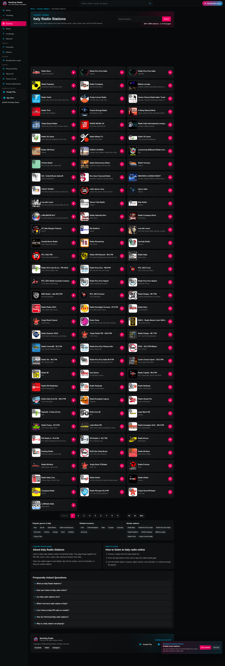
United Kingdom (92, 527)
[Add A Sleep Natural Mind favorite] (130, 109)
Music (152, 362)
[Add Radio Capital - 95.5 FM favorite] (130, 371)
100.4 (43, 401)
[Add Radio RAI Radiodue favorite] (33, 384)
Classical (147, 100)
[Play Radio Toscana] (170, 164)
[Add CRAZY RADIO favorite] (33, 188)
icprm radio (142, 189)
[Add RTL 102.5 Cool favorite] (130, 266)
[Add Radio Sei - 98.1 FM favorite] (33, 358)
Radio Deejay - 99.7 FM (147, 294)
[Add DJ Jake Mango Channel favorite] (33, 227)
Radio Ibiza (46, 71)
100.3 (140, 428)
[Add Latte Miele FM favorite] (130, 411)
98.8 (91, 270)
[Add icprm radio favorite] (130, 188)
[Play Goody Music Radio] (73, 243)
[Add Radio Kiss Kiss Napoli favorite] (82, 279)
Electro (160, 87)
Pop (91, 126)
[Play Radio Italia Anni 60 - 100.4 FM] (73, 400)
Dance (43, 126)
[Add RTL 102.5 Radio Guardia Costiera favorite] (33, 279)
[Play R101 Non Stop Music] (122, 453)
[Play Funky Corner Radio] (122, 98)
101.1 (47, 100)
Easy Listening (111, 323)
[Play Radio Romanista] (122, 243)
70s (91, 100)
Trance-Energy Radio (98, 110)
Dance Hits (67, 126)
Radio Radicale (96, 386)
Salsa (43, 139)
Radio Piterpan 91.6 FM (99, 491)
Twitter (47, 648)
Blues (151, 270)
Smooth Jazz (109, 152)
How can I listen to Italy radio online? (52, 590)
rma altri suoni (47, 202)
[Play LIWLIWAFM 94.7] (73, 217)
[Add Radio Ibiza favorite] (33, 70)
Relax (151, 113)
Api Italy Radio (144, 241)
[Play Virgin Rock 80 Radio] (170, 492)
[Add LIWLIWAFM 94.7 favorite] (33, 214)
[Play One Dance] (122, 374)
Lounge (165, 87)
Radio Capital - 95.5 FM (147, 373)
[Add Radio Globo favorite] (82, 476)
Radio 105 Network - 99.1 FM (101, 255)
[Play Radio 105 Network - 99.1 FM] (122, 256)
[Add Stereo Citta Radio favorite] (82, 201)
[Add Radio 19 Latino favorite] (33, 135)
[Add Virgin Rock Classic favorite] (33, 319)
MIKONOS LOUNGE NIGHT (149, 176)
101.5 (140, 362)
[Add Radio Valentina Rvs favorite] (82, 214)
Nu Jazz (66, 205)
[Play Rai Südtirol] (122, 230)
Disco (97, 100)
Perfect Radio (46, 163)
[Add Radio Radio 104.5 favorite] (33, 306)
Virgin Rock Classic (49, 320)
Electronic (54, 244)
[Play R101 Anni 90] (122, 413)
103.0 (60, 100)
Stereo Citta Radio (97, 202)
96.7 (139, 336)
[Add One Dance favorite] (82, 371)
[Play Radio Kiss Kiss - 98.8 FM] (122, 269)
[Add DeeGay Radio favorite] (33, 450)
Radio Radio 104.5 (48, 307)
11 (135, 516)
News (60, 87)
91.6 (55, 100)
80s (94, 100)
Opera (161, 100)
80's (42, 375)
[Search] (150, 3)
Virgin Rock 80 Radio (146, 491)
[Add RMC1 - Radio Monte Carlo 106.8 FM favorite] (130, 319)
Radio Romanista (97, 241)
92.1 (42, 349)
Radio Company (96, 84)
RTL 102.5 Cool (144, 268)
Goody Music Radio (49, 241)
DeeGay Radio (47, 451)
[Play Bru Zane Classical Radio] (122, 177)
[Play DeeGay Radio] (73, 453)
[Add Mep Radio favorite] (130, 201)
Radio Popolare (47, 84)
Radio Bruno (143, 438)
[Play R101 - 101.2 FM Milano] (170, 348)
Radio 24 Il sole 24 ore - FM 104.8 (54, 268)
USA (82, 527)
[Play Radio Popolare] (73, 85)
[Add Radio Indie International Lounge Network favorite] (130, 122)
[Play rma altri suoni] (73, 203)
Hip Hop (51, 205)
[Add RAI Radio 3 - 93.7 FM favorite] (82, 437)
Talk (91, 244)
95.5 (139, 375)
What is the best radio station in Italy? (52, 604)
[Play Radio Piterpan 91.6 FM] (122, 492)
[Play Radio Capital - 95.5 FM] (170, 374)
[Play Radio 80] (73, 374)
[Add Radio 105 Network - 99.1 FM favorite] (82, 253)
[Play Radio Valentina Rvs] (122, 217)
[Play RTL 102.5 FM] (73, 256)
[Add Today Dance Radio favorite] (33, 122)
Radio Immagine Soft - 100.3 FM (151, 425)
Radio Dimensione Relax (100, 163)
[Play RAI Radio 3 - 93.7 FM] (122, 439)
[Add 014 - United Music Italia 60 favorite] (33, 174)
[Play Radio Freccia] (170, 466)
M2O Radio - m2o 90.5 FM (51, 294)
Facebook (38, 648)
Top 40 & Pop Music (96, 87)
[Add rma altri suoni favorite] (33, 201)
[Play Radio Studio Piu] (170, 400)
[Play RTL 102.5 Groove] (122, 295)
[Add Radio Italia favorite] (130, 253)
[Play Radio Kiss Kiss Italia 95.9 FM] (122, 361)
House (68, 100)
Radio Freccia (143, 464)
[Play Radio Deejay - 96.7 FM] (170, 335)
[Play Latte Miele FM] (170, 413)
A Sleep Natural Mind (146, 110)
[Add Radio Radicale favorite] (82, 384)
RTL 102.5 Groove (97, 294)
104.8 (43, 270)
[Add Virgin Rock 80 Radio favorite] (130, 489)
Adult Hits (141, 74)
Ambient (140, 87)
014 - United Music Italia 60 (52, 176)
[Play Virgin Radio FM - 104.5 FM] (122, 335)
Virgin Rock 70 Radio (98, 464)
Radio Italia (142, 255)
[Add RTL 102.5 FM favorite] (33, 253)
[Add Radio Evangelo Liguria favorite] (82, 397)
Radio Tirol (45, 110)
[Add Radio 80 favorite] (33, 371)
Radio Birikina (144, 451)
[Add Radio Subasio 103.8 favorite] (33, 332)
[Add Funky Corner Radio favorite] (82, 96)
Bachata (48, 139)
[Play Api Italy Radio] (170, 243)
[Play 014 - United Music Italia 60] (73, 177)
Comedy (140, 297)
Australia (120, 527)
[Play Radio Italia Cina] (73, 479)
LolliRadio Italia (47, 504)
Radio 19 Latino (47, 137)
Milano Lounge (144, 84)
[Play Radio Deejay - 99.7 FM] (170, 295)
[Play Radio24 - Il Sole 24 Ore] (73, 413)
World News (147, 388)
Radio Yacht (46, 97)
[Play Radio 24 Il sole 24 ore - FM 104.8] (73, 269)
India (103, 527)
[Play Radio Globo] (122, 479)
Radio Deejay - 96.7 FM (147, 333)
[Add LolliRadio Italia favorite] (33, 502)
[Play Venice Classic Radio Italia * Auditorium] (170, 98)
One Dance (94, 373)
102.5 (43, 257)
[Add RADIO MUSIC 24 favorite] (82, 122)
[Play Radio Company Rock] (170, 217)
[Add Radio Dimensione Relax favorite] (82, 161)
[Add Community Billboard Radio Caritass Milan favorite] (130, 148)
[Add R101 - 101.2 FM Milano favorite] (130, 345)
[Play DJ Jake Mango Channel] (73, 230)
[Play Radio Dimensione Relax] (122, 164)
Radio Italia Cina (48, 478)
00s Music (103, 454)
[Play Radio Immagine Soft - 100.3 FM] (170, 426)
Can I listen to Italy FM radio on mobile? (53, 610)
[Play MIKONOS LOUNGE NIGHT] (170, 177)
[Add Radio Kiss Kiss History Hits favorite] (82, 345)
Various (92, 74)
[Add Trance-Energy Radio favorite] (82, 109)
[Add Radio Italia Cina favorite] (33, 476)
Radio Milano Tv (96, 137)
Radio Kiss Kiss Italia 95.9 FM (102, 360)
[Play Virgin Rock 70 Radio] (122, 466)
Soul (63, 100)
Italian (51, 401)
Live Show (157, 297)
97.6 (42, 441)
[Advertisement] (102, 47)
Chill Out (104, 165)
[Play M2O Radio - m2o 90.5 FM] (73, 295)
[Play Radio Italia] (170, 256)
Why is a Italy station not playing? (50, 624)
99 (90, 375)
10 (129, 516)
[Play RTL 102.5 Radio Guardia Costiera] (73, 282)
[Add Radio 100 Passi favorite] (33, 148)
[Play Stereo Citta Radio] (122, 203)
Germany (84, 532)
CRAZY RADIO (47, 189)
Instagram (56, 648)
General (140, 244)
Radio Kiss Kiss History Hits (101, 346)
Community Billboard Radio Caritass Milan (152, 150)
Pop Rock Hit (101, 126)
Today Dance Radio (49, 123)
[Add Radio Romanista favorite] (82, 240)
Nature (140, 113)
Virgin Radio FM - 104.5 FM (101, 333)
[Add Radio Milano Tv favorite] (82, 135)
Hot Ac (144, 349)
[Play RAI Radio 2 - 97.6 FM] (73, 439)
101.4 (52, 100)
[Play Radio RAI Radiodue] (73, 387)
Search (166, 19)
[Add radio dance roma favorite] (82, 188)
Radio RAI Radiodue (49, 386)
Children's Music (55, 349)
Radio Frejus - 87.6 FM (50, 425)
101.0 (91, 454)
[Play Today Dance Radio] (73, 125)
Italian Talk (49, 310)
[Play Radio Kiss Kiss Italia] (122, 72)
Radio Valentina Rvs (98, 215)
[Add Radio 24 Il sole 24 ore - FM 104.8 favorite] (33, 266)
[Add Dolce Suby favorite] (82, 319)
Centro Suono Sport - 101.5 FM (150, 360)
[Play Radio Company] (122, 85)
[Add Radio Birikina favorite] (130, 450)
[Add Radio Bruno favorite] (130, 437)
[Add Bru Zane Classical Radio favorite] (82, 174)
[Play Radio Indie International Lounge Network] (170, 125)
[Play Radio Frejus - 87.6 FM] (73, 426)
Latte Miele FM (144, 412)
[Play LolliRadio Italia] (73, 505)
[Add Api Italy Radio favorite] (130, 240)
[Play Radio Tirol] (73, 112)
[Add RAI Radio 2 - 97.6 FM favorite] (33, 437)
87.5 (91, 310)
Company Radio (47, 491)
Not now (216, 647)
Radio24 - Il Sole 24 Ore (50, 412)
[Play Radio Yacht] (73, 98)
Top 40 (56, 126)
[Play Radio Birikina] (170, 453)
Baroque (141, 100)
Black (61, 205)
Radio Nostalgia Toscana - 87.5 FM (104, 307)
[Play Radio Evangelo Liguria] (122, 400)
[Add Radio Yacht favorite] (33, 96)
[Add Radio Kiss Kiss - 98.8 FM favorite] (82, 266)
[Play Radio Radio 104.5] (73, 308)
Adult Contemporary (47, 178)
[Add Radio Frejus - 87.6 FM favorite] (33, 424)
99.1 (91, 257)
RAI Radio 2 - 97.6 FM (50, 438)
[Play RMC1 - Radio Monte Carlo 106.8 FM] (170, 321)
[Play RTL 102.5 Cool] (170, 269)
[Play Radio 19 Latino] (73, 138)
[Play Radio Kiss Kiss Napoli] (122, 282)
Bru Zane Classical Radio (100, 176)
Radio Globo (95, 478)
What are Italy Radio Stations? (49, 584)
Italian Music (54, 87)
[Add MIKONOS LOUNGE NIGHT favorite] (130, 174)
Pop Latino (63, 139)
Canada (110, 527)
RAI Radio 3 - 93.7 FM (98, 438)
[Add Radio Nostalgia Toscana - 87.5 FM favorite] (82, 306)
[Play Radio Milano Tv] (122, 138)
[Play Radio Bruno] (170, 439)
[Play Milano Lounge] (170, 85)
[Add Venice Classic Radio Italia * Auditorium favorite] (130, 96)
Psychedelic (94, 113)
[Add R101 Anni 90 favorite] (82, 411)
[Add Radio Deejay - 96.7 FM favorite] (130, 332)
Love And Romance (47, 218)
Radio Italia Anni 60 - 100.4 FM (53, 399)
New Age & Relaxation (160, 113)
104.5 (43, 310)
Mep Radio (142, 202)
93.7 (91, 441)
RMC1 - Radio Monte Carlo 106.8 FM (152, 320)
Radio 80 (45, 373)
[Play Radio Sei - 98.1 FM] (73, 361)
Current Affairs (99, 388)
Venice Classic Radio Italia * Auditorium (152, 97)
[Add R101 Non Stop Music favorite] (82, 450)
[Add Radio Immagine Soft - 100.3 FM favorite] (130, 424)
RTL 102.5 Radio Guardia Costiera (55, 281)
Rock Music (141, 218)
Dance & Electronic (47, 74)
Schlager (52, 113)
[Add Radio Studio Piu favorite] (130, 397)
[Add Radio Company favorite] (82, 83)
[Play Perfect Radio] (73, 164)
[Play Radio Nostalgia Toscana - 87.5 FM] (122, 308)
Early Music (154, 100)
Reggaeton (55, 139)
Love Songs (58, 218)
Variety (92, 231)
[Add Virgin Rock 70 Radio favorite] (82, 463)
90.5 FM (44, 297)
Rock (94, 126)
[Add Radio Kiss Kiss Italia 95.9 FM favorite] (82, 358)
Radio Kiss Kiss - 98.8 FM (100, 268)
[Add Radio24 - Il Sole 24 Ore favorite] (33, 411)
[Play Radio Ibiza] (73, 72)
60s (42, 165)
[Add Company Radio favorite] (33, 489)
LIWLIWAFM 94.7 (48, 215)
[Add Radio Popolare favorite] (33, 83)
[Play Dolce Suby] (122, 321)
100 (139, 310)
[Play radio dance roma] (122, 190)
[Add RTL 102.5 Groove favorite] (82, 292)
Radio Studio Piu (145, 399)
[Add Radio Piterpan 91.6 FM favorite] (82, 489)
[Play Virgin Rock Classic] (73, 321)
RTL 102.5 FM (46, 255)
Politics (52, 270)
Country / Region (43, 9)
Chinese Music (46, 480)
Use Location (205, 647)
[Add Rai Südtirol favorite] (82, 227)
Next (141, 516)
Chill (143, 270)
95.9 (91, 362)
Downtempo (153, 87)
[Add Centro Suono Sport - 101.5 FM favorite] (130, 358)
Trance (100, 113)
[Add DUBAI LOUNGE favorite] (82, 148)
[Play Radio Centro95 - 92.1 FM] (73, 348)
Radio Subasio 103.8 (49, 333)
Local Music (45, 87)
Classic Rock (45, 323)
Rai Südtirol (94, 228)
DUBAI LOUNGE (96, 150)
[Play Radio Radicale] (122, 387)
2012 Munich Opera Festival (50, 192)
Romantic (167, 100)
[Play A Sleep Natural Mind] (170, 112)
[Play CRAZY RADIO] (73, 190)
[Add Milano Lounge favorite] (130, 83)
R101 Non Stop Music (98, 451)
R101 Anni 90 (95, 412)
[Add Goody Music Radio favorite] (33, 240)
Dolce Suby (94, 320)
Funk (101, 100)
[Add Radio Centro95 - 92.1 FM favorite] (33, 345)
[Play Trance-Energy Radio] (122, 112)
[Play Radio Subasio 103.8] (73, 335)
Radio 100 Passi (47, 150)
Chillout (146, 87)
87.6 (42, 428)
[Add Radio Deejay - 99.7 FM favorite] (130, 292)
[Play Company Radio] (73, 492)
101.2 (43, 100)
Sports (95, 244)
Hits (47, 126)
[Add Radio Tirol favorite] (33, 109)
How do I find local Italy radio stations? (53, 617)
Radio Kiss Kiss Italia (98, 71)
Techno (105, 192)
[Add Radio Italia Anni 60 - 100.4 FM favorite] (33, 397)
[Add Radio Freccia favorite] (130, 463)
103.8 (43, 336)
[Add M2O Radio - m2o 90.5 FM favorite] (33, 292)
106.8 (140, 323)
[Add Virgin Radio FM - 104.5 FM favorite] (82, 332)
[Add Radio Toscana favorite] (130, 161)
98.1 (42, 362)
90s (52, 165)
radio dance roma (97, 189)
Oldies (95, 310)
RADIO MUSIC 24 (97, 123)
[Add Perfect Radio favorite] (33, 161)
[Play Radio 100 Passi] (73, 151)
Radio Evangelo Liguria (99, 399)
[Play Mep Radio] (170, 203)
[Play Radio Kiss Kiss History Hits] (122, 348)
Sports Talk (145, 362)
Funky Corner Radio (98, 97)
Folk (111, 362)
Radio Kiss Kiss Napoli (99, 281)
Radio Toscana (144, 163)
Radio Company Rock (147, 215)
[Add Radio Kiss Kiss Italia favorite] (82, 70)
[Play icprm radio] (170, 190)
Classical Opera (108, 178)
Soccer (105, 283)
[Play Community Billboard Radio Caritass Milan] (170, 151)
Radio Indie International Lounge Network (152, 123)
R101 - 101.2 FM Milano (147, 346)
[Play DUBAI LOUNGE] (122, 151)
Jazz (96, 152)
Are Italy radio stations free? (48, 597)
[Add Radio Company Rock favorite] (130, 214)
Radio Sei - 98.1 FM (49, 360)
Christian (93, 401)
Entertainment (148, 297)
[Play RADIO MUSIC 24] (122, 125)
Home (32, 9)
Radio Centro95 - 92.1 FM (51, 346)
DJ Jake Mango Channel (51, 228)
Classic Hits (45, 113)
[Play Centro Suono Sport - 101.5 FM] (170, 361)
